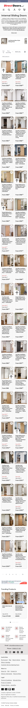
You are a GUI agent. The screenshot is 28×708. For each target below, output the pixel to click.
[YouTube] (14, 652)
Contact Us (14, 671)
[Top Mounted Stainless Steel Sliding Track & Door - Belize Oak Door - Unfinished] (7, 231)
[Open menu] (3, 9)
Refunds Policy (17, 680)
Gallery (23, 660)
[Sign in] (14, 9)
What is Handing (5, 662)
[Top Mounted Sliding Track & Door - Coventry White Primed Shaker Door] (21, 373)
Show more (14, 32)
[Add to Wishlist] (11, 62)
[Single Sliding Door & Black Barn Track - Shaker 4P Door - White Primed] (7, 373)
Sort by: (7, 51)
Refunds (7, 705)
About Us (3, 671)
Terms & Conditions (6, 680)
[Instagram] (10, 652)
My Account (4, 660)
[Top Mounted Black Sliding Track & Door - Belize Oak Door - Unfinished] (21, 67)
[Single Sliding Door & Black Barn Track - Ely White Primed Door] (21, 177)
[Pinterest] (18, 652)
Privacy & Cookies (6, 682)
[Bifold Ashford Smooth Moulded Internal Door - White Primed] (20, 598)
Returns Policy (17, 674)
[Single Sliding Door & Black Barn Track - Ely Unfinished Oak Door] (21, 289)
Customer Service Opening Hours (10, 665)
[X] (21, 652)
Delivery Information (6, 674)
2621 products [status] (5, 56)
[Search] (9, 9)
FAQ (8, 671)
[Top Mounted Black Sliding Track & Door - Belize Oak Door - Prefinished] (7, 546)
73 (22, 574)
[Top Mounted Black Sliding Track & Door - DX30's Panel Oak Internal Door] (21, 520)
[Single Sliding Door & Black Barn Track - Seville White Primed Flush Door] (7, 204)
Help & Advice (16, 660)
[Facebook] (6, 652)
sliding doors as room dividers (14, 22)
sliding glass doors (13, 21)
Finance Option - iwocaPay (8, 685)
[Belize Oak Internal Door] (8, 598)
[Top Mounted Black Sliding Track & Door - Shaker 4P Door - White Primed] (7, 346)
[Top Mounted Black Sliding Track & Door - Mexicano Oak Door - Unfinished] (21, 260)
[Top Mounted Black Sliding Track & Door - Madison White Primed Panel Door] (7, 490)
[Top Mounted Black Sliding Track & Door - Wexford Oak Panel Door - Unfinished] (7, 428)
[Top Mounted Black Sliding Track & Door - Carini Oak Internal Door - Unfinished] (7, 260)
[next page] (25, 574)
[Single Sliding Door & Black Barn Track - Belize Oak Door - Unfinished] (7, 67)
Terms (2, 705)
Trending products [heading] (8, 589)
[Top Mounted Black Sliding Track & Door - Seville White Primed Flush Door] (7, 123)
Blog (10, 660)
